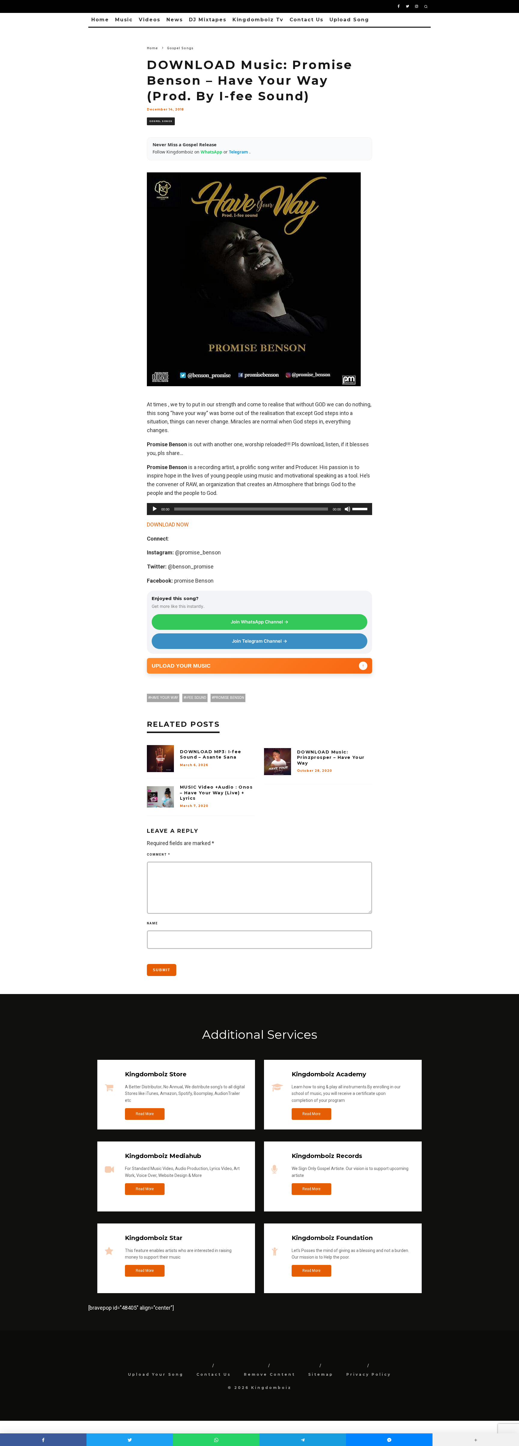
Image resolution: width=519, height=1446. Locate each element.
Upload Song (349, 20)
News (174, 20)
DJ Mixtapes (207, 20)
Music (124, 20)
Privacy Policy (368, 1374)
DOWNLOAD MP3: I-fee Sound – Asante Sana (210, 754)
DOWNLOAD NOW (168, 524)
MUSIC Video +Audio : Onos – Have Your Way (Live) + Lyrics (216, 792)
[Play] (155, 509)
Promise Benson (229, 698)
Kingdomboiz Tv (258, 20)
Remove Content (269, 1374)
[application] (259, 509)
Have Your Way (164, 698)
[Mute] (347, 509)
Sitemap (320, 1374)
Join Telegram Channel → (259, 641)
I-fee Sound (196, 698)
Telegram (239, 152)
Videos (149, 20)
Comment (158, 854)
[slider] (360, 508)
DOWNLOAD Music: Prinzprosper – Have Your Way (331, 757)
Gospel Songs (160, 121)
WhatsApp (212, 152)
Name (152, 923)
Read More (145, 1114)
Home (100, 20)
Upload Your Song (156, 1374)
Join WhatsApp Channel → (259, 622)
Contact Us (306, 20)
